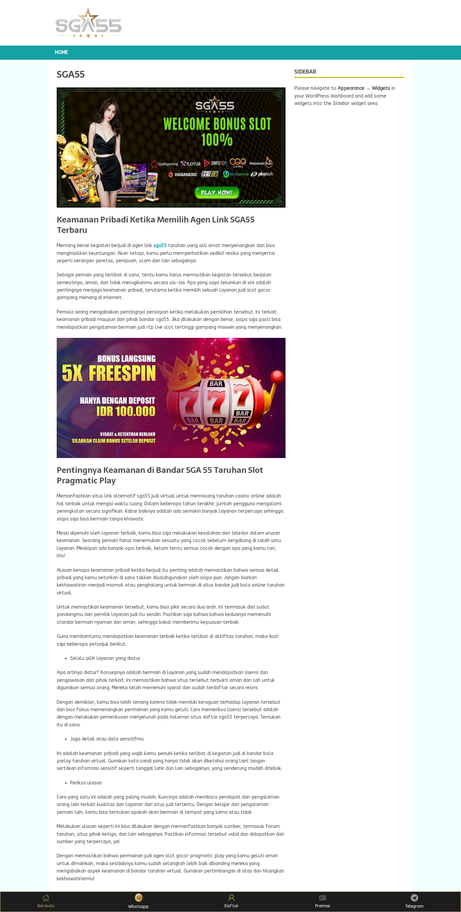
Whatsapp (138, 906)
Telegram (414, 906)
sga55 (160, 245)
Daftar (231, 906)
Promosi (322, 906)
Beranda (45, 906)
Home (61, 52)
